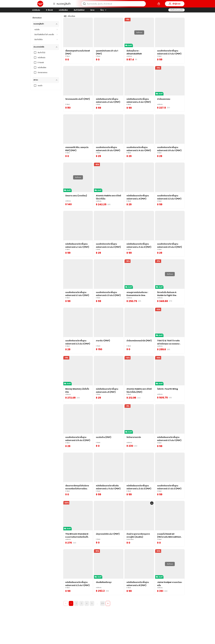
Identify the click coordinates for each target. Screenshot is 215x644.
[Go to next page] (108, 603)
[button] (176, 9)
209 (102, 603)
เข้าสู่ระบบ (176, 3)
